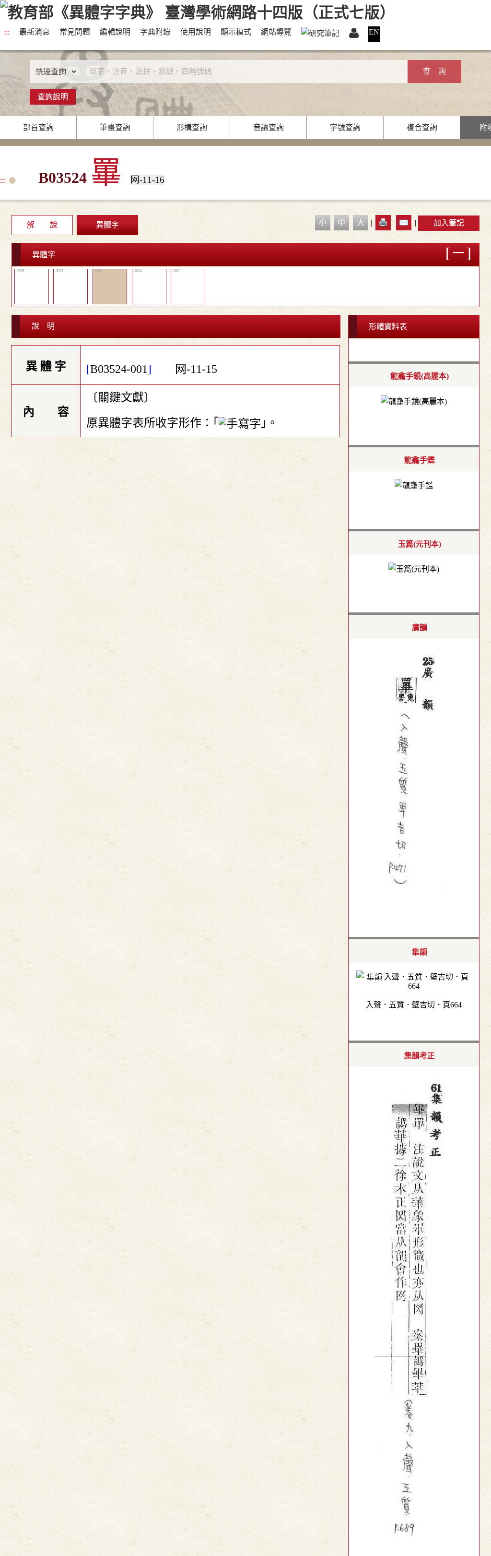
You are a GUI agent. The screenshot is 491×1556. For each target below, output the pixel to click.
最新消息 (34, 32)
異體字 (107, 225)
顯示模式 (236, 32)
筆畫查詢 (115, 127)
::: (7, 32)
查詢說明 (52, 97)
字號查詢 (345, 127)
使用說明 (195, 32)
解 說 (42, 225)
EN (374, 32)
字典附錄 (155, 32)
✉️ (404, 222)
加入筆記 (448, 223)
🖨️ (383, 222)
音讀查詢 (268, 127)
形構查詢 (191, 127)
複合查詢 (422, 127)
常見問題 (74, 32)
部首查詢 (38, 127)
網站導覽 (276, 32)
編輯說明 (115, 32)
